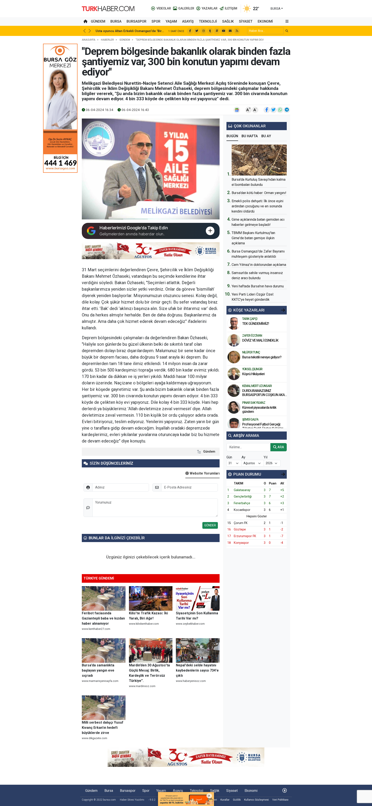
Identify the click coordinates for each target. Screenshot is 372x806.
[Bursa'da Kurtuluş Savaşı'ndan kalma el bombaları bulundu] (259, 160)
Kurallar (224, 799)
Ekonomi (265, 21)
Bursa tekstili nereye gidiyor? (261, 357)
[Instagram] (203, 31)
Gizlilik (237, 799)
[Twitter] (197, 31)
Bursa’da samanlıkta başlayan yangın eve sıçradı (98, 670)
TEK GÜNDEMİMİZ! (255, 324)
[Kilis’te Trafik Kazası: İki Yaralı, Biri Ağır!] (151, 598)
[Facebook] (190, 31)
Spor (156, 21)
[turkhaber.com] (108, 8)
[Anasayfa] (85, 21)
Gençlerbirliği (243, 496)
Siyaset (246, 21)
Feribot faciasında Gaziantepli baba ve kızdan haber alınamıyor (103, 618)
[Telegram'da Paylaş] (287, 110)
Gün (229, 457)
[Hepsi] (283, 310)
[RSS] (237, 31)
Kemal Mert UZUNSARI (257, 386)
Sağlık (228, 21)
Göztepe (240, 529)
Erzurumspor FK (245, 536)
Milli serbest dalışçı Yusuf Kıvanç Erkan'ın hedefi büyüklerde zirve (102, 727)
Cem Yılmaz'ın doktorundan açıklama (259, 265)
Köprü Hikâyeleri (253, 374)
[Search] (287, 31)
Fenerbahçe (242, 503)
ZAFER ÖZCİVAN (252, 335)
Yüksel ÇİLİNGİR (252, 369)
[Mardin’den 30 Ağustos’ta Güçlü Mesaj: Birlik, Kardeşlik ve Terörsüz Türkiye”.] (151, 650)
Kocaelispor (242, 510)
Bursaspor (136, 21)
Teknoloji (208, 21)
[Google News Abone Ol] (237, 110)
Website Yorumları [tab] (204, 473)
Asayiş (188, 21)
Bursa (115, 21)
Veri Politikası (280, 799)
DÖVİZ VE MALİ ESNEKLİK (260, 340)
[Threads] (217, 31)
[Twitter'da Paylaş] (273, 110)
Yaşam (171, 21)
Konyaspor (241, 543)
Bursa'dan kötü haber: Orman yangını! (259, 193)
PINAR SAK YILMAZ (253, 402)
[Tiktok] (210, 31)
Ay (243, 457)
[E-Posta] (230, 31)
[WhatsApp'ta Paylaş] (280, 110)
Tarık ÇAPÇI (249, 319)
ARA (280, 447)
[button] (287, 21)
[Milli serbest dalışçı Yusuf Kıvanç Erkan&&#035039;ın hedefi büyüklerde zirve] (104, 707)
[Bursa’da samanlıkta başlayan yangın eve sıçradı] (104, 650)
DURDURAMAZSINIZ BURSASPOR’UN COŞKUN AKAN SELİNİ (264, 395)
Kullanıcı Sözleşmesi (256, 799)
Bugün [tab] (232, 136)
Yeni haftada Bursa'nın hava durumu (258, 286)
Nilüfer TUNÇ (251, 352)
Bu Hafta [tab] (250, 136)
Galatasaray (242, 490)
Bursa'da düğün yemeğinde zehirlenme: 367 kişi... (168, 31)
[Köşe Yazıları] (233, 323)
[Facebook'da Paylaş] (267, 110)
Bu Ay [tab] (266, 136)
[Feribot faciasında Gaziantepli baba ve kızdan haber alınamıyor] (104, 598)
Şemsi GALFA (250, 419)
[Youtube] (223, 31)
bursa (276, 8)
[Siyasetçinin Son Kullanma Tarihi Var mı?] (198, 598)
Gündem (98, 21)
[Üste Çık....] (284, 791)
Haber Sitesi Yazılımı (132, 799)
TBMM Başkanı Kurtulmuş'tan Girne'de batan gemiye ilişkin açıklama (253, 238)
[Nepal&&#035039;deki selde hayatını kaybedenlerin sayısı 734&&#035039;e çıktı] (198, 650)
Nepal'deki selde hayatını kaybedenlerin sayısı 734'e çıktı (197, 670)
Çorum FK (241, 523)
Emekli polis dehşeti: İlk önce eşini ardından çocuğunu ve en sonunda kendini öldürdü (257, 206)
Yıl (265, 457)
